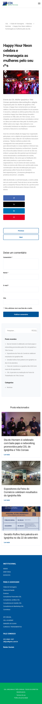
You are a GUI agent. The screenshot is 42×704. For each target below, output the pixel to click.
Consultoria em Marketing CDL (13, 606)
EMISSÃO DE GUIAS (9, 623)
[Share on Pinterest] (14, 217)
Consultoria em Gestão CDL (12, 603)
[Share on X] (14, 204)
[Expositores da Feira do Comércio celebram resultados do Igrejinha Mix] (21, 473)
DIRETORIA (7, 572)
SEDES (5, 569)
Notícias (9, 387)
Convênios (6, 609)
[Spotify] (5, 71)
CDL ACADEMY (8, 620)
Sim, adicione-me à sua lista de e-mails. (18, 308)
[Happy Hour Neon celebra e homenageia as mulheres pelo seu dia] (21, 83)
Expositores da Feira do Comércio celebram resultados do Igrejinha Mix (20, 492)
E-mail (6, 285)
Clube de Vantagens (10, 587)
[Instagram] (5, 57)
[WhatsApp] (5, 66)
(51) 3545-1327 (8, 639)
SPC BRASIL (7, 617)
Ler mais (7, 454)
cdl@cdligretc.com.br (10, 641)
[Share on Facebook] (14, 198)
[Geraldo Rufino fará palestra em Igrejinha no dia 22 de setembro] (21, 518)
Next (21, 237)
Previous (21, 231)
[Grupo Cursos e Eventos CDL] (5, 76)
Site (4, 298)
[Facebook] (5, 62)
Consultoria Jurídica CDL (11, 600)
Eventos (6, 593)
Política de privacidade (21, 698)
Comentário (7, 257)
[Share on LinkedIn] (14, 211)
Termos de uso (21, 695)
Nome (5, 272)
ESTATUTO (6, 575)
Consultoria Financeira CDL (12, 596)
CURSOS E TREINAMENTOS (12, 627)
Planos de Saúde (8, 590)
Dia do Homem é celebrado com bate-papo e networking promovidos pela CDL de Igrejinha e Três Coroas (20, 347)
